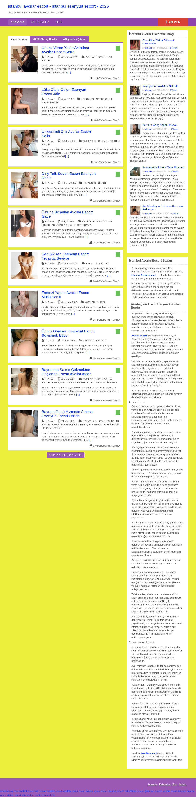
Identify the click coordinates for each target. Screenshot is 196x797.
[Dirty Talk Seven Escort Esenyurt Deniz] (24, 197)
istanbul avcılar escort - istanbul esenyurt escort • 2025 (58, 6)
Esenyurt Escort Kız (73, 424)
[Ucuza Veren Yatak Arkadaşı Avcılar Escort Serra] (24, 71)
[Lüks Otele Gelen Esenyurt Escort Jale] (24, 113)
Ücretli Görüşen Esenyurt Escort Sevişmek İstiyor (68, 333)
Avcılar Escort (95, 57)
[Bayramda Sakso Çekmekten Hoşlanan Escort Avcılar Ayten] (24, 393)
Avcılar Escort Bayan (78, 225)
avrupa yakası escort (96, 791)
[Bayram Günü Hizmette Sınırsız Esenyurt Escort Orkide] (24, 435)
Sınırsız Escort (51, 428)
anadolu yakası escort (73, 791)
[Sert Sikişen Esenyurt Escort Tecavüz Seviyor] (24, 278)
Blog (59, 22)
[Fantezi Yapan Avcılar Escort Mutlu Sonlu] (24, 316)
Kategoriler (40, 22)
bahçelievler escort (134, 791)
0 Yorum (173, 48)
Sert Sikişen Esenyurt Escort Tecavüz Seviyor (65, 256)
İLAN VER (173, 22)
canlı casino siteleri (45, 795)
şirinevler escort (153, 791)
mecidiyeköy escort (10, 791)
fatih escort (40, 791)
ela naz (49, 57)
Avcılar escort (139, 335)
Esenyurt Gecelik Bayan (104, 424)
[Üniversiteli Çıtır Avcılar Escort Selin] (24, 155)
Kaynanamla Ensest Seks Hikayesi (163, 167)
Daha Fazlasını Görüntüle (65, 455)
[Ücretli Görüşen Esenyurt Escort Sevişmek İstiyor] (24, 355)
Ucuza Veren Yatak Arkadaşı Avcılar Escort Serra (65, 50)
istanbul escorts (116, 791)
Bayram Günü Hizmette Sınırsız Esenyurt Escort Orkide (68, 414)
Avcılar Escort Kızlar (74, 382)
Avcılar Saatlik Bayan (103, 382)
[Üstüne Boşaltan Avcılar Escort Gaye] (24, 236)
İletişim (182, 784)
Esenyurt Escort (93, 99)
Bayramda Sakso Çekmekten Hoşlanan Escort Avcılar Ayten (66, 372)
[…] (69, 72)
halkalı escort (27, 791)
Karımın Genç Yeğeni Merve (159, 124)
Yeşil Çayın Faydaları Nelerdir (160, 85)
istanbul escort (54, 791)
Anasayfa (17, 22)
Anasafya (153, 784)
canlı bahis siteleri (24, 795)
